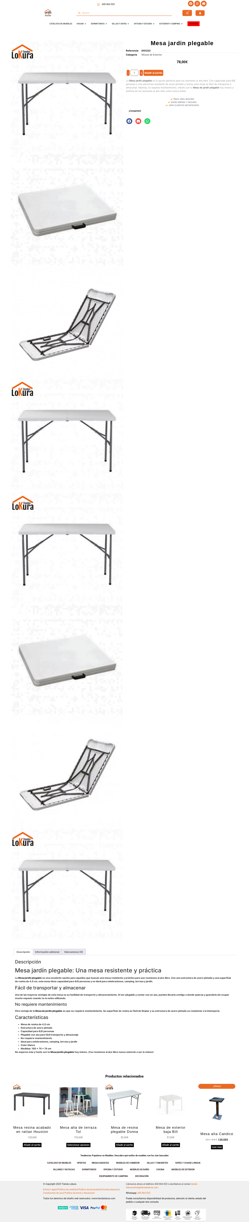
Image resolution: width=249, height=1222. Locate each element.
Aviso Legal (50, 1189)
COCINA (160, 1169)
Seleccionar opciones (78, 1145)
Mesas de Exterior (152, 54)
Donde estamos (110, 1189)
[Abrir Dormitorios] (106, 23)
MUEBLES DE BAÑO (139, 1169)
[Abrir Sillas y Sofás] (128, 23)
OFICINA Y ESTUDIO (113, 1169)
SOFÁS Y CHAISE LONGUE (187, 1163)
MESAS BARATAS (100, 1163)
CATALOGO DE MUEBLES (59, 1163)
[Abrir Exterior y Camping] (182, 23)
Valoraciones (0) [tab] (73, 951)
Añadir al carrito (153, 72)
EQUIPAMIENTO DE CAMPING (113, 1176)
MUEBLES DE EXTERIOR (183, 1169)
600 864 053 (143, 1193)
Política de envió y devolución (80, 1193)
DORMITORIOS (89, 1169)
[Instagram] (197, 3)
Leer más (217, 1147)
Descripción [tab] (23, 951)
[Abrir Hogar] (85, 23)
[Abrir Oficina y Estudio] (154, 23)
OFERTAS (81, 1163)
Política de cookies (67, 1189)
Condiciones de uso (53, 1193)
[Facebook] (191, 3)
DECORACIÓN (142, 1176)
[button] (129, 121)
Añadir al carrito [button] (32, 1145)
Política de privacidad (89, 1189)
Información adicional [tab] (47, 951)
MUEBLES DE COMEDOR (128, 1163)
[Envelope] (204, 3)
